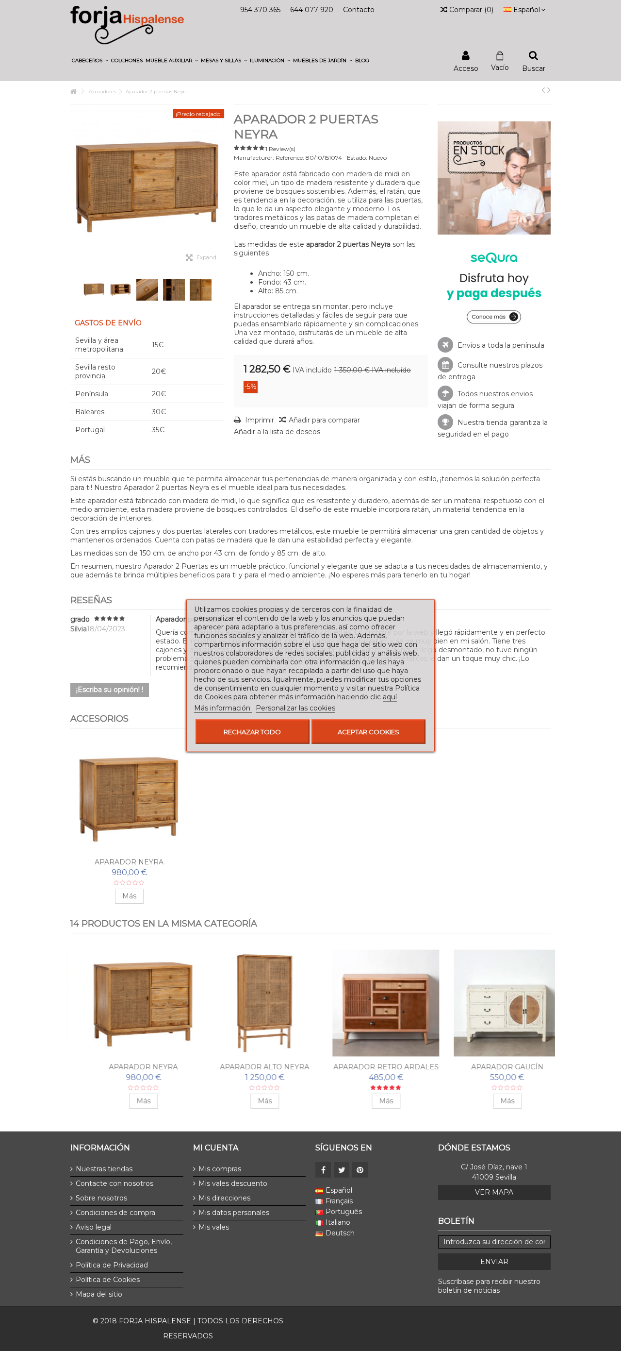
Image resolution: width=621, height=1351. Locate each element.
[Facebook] (323, 1170)
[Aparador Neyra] (129, 798)
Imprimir (258, 420)
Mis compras (219, 1169)
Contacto (359, 9)
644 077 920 (311, 9)
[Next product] (549, 90)
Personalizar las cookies (295, 708)
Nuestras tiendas (104, 1169)
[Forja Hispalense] (127, 24)
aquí (390, 696)
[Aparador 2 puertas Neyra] (94, 290)
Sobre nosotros (101, 1198)
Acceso (466, 67)
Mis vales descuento (232, 1183)
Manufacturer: (254, 157)
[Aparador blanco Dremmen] (250, 1003)
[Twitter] (341, 1170)
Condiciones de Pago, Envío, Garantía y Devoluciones (124, 1246)
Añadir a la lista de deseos (277, 431)
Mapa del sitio (99, 1294)
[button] (90, 60)
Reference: (290, 157)
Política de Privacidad (112, 1265)
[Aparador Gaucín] (129, 1003)
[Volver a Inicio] (73, 91)
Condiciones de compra (115, 1212)
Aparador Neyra (129, 862)
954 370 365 (260, 9)
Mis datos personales (233, 1212)
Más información (223, 708)
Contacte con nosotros (114, 1183)
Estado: (357, 157)
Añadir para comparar (324, 420)
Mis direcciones (224, 1198)
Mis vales (213, 1227)
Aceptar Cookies (368, 732)
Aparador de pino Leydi (493, 1067)
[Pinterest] (360, 1170)
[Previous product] (543, 90)
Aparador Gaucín (129, 1067)
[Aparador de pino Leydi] (493, 1003)
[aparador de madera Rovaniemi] (371, 1003)
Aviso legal (94, 1227)
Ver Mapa (494, 1192)
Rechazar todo (252, 732)
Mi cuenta (215, 1147)
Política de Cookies (108, 1279)
